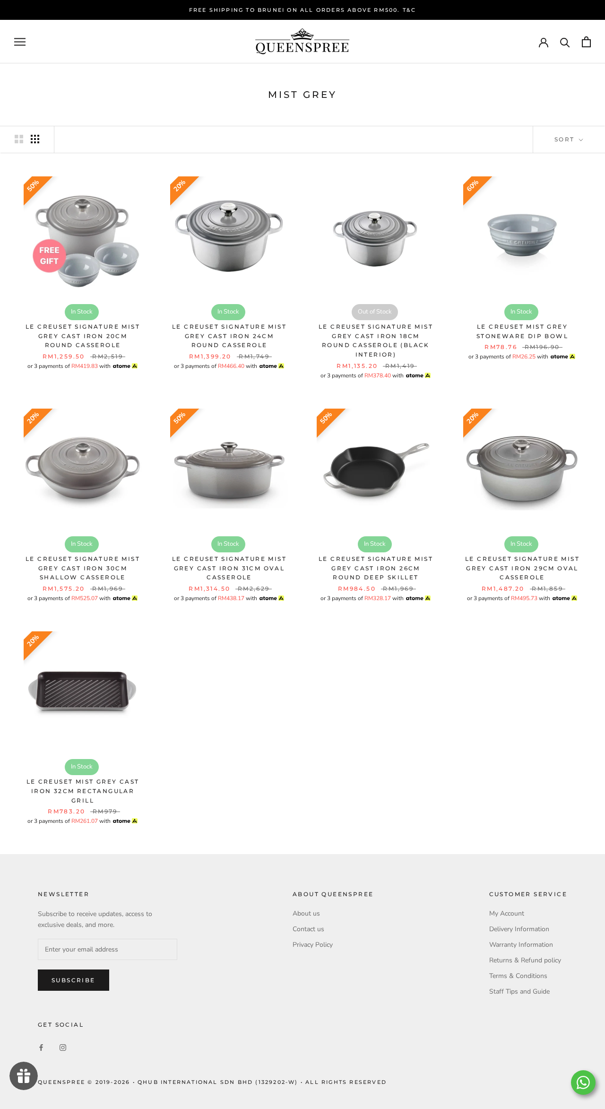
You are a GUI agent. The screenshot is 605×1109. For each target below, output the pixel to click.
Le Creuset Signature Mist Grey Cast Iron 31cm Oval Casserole (229, 568)
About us (306, 913)
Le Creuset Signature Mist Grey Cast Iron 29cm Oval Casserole (522, 568)
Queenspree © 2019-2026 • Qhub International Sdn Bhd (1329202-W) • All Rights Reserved (212, 1082)
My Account (506, 913)
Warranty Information (521, 944)
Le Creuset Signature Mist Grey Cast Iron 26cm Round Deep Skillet (376, 568)
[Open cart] (586, 41)
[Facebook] (41, 1047)
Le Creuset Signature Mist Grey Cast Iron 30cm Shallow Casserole (83, 568)
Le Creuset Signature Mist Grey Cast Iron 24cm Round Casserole (229, 336)
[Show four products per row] (35, 139)
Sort (565, 139)
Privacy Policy (313, 944)
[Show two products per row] (19, 139)
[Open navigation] (20, 42)
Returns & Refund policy (525, 960)
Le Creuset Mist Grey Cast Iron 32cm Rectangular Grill (82, 791)
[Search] (565, 42)
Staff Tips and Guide (519, 991)
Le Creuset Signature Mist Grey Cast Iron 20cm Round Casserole (83, 336)
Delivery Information (519, 929)
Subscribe (73, 980)
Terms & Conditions (518, 975)
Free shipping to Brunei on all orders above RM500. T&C (302, 10)
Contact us (308, 929)
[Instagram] (63, 1047)
